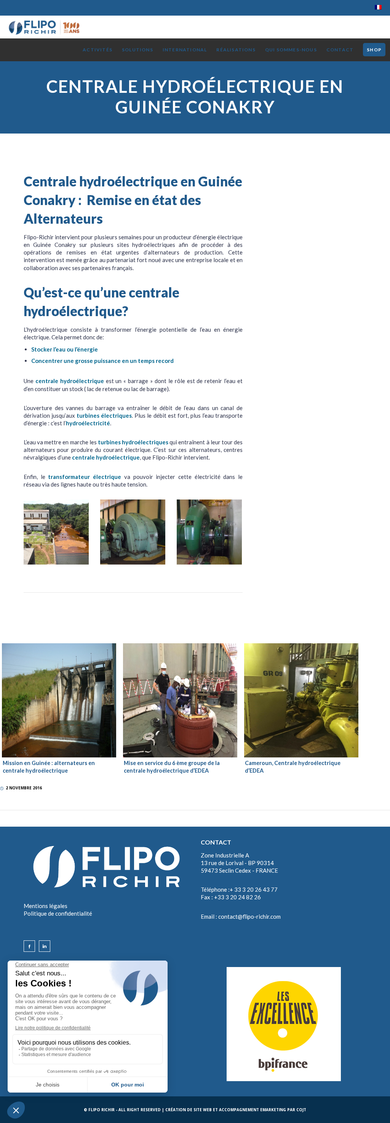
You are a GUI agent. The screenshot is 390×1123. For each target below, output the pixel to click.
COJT (301, 1109)
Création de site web (188, 1109)
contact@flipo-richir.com (249, 916)
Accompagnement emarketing (252, 1109)
